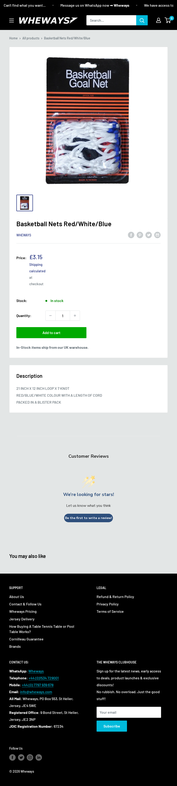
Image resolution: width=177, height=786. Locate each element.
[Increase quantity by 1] (75, 315)
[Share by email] (157, 234)
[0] (168, 20)
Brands (15, 646)
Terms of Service (110, 611)
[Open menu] (11, 20)
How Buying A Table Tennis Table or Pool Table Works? (41, 628)
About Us (16, 596)
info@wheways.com (36, 691)
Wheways (23, 235)
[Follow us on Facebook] (12, 757)
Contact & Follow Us (25, 604)
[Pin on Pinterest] (140, 234)
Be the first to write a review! (88, 518)
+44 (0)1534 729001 (44, 678)
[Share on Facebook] (131, 234)
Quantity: (23, 315)
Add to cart (51, 332)
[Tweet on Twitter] (148, 234)
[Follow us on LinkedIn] (38, 757)
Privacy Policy (108, 604)
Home (13, 38)
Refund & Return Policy (115, 596)
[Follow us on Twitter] (21, 757)
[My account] (158, 20)
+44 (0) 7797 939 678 (37, 685)
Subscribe (111, 726)
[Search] (142, 20)
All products (30, 38)
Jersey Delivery (22, 619)
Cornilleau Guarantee (26, 639)
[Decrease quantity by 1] (50, 315)
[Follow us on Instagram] (30, 757)
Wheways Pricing (23, 611)
